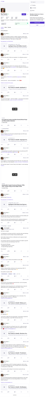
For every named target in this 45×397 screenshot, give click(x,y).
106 (7, 18)
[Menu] (27, 14)
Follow (24, 14)
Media (5, 27)
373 (1, 18)
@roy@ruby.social (3, 15)
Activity (2, 27)
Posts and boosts (4, 30)
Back (3, 1)
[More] (27, 51)
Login (37, 25)
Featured (9, 27)
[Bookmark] (21, 51)
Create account (37, 22)
